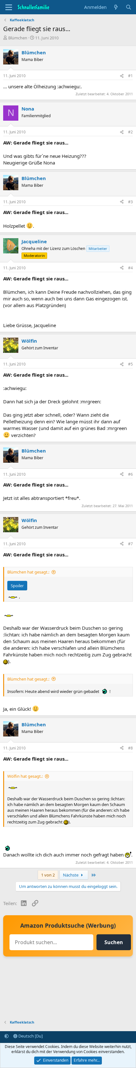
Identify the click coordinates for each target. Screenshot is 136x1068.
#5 (130, 364)
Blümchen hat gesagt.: (28, 572)
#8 (130, 748)
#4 (130, 268)
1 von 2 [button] (48, 875)
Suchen (113, 942)
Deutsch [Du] (30, 1036)
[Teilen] (122, 76)
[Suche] (128, 7)
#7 (130, 544)
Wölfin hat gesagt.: (25, 776)
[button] (6, 1035)
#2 (130, 132)
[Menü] (8, 7)
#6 (130, 474)
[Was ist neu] (116, 7)
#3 (130, 202)
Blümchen (17, 38)
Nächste (71, 875)
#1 (130, 75)
